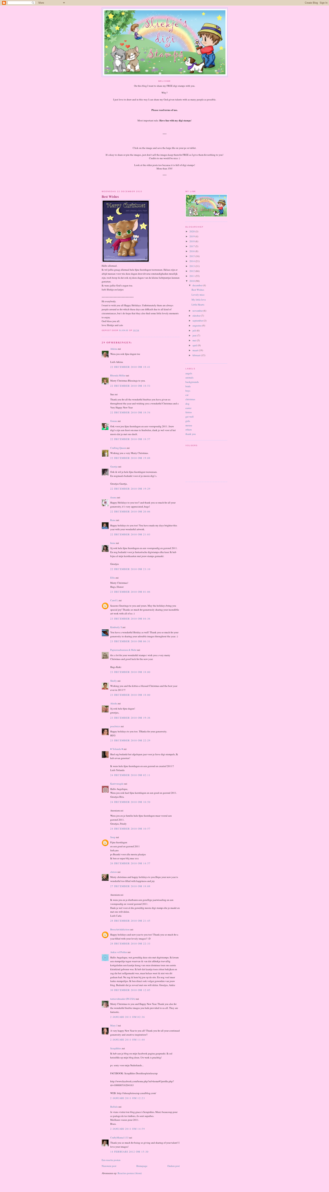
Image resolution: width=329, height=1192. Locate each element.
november (197, 310)
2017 (192, 246)
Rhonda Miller (117, 375)
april (195, 345)
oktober (196, 315)
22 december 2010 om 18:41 (130, 367)
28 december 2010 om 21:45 (130, 920)
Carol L (114, 600)
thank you (190, 434)
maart (195, 350)
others (188, 429)
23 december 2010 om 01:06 (130, 591)
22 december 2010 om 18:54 (130, 412)
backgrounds (192, 382)
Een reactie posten (111, 1160)
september (198, 320)
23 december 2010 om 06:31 (130, 641)
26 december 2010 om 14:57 (130, 863)
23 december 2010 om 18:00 (130, 672)
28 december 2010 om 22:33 (130, 943)
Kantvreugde (117, 783)
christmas (190, 399)
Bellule (114, 1106)
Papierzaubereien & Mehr (123, 650)
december (197, 285)
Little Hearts (198, 304)
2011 (192, 276)
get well (189, 416)
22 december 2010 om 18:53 (130, 385)
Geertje (114, 466)
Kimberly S (116, 627)
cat (186, 395)
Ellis (112, 577)
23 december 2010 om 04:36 (130, 618)
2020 (192, 231)
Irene (112, 543)
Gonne (113, 421)
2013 (192, 266)
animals (189, 377)
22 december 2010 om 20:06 (130, 511)
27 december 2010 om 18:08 (130, 886)
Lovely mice (198, 294)
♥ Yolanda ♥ (116, 749)
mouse (188, 425)
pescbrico (115, 726)
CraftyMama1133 (119, 1137)
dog (187, 403)
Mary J (113, 1025)
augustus (197, 325)
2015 (192, 256)
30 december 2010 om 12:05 (130, 990)
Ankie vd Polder (118, 952)
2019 (192, 236)
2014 (192, 261)
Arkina (113, 348)
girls (187, 421)
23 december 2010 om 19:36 (130, 717)
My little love (199, 299)
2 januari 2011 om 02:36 (127, 1017)
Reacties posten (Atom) (130, 1173)
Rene (113, 520)
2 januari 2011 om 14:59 (127, 1128)
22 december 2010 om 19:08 (130, 458)
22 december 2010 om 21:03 (130, 534)
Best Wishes (198, 289)
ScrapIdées (115, 1048)
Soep (112, 837)
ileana (113, 497)
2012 (192, 271)
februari (196, 355)
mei (194, 340)
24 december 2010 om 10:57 (130, 828)
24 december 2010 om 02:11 (130, 775)
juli (194, 330)
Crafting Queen (118, 448)
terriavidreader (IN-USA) (122, 998)
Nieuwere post (109, 1166)
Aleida (113, 703)
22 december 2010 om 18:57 (130, 439)
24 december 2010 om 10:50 (130, 802)
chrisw (113, 872)
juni (194, 335)
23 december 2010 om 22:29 (130, 740)
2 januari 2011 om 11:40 (127, 1039)
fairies (188, 412)
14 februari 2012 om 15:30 (129, 1151)
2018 (192, 241)
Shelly (113, 680)
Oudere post (173, 1166)
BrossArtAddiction (120, 929)
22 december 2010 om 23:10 (130, 569)
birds (188, 386)
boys (187, 390)
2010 (192, 281)
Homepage (141, 1166)
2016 (192, 251)
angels (188, 373)
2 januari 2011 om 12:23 (127, 1098)
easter (188, 408)
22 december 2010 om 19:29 (130, 488)
